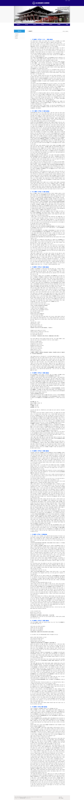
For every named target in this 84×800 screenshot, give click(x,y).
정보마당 (50, 24)
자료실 (67, 24)
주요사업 (26, 24)
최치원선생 (16, 33)
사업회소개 (18, 24)
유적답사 (42, 24)
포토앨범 (58, 24)
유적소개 (34, 24)
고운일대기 (16, 35)
